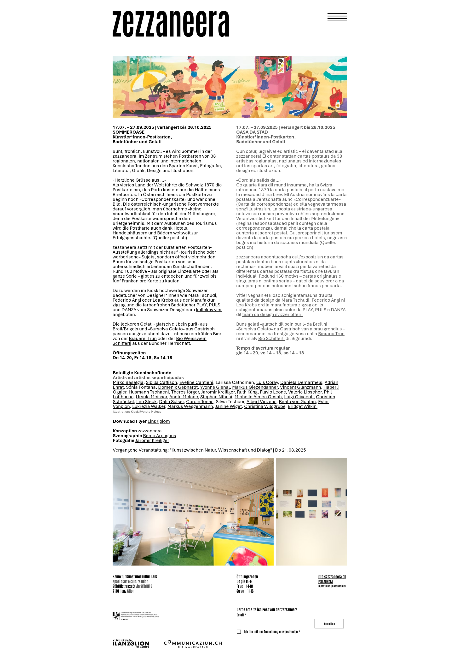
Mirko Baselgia (128, 382)
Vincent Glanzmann (300, 387)
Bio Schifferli (271, 338)
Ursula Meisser (151, 397)
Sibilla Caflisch (161, 382)
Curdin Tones (199, 402)
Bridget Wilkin (302, 406)
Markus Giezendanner (255, 387)
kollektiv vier (209, 310)
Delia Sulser (171, 402)
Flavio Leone (273, 392)
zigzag (119, 305)
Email (242, 615)
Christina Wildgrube (264, 406)
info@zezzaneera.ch (332, 576)
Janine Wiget (228, 406)
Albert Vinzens (261, 402)
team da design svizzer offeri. (272, 314)
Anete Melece (183, 397)
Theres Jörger (185, 392)
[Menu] (292, 17)
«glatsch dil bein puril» (176, 324)
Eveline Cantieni (196, 382)
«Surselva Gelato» (166, 329)
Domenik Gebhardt (178, 387)
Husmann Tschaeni (149, 392)
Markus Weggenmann (190, 406)
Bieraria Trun (331, 334)
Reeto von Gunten (297, 402)
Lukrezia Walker (148, 406)
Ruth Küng (247, 392)
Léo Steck (146, 402)
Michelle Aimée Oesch (258, 397)
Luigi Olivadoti (299, 397)
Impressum (324, 586)
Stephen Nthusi (216, 397)
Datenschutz (339, 586)
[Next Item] (338, 512)
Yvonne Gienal (215, 387)
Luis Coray (267, 382)
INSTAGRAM (325, 581)
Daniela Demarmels (301, 382)
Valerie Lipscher (305, 392)
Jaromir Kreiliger (218, 392)
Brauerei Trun (143, 338)
